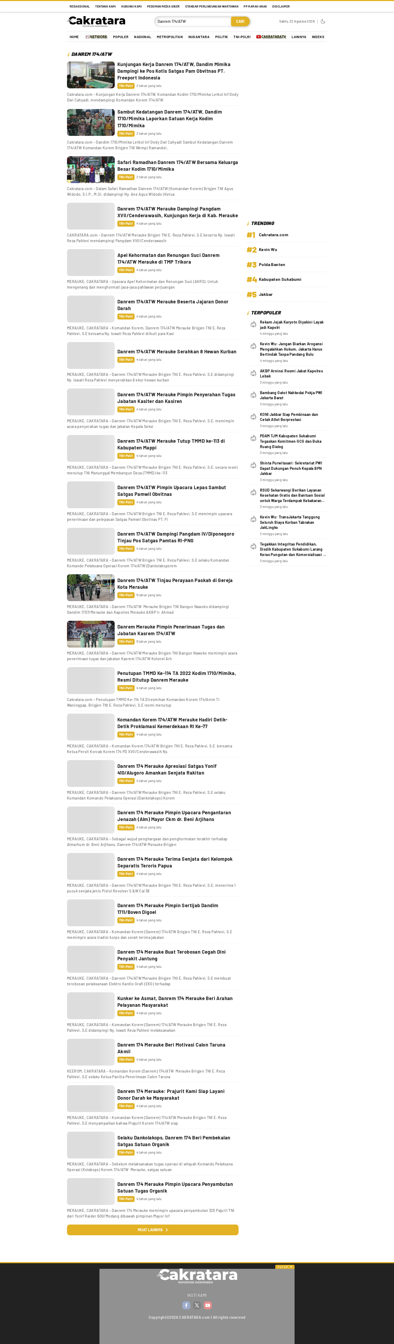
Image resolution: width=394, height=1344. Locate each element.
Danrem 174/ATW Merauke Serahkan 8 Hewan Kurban (176, 351)
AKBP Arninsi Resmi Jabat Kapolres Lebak (291, 374)
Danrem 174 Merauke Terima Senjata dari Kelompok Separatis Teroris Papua (175, 862)
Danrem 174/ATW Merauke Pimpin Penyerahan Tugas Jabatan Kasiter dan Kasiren (176, 397)
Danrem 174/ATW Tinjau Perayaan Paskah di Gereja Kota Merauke (175, 583)
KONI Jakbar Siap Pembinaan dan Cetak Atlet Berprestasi (289, 417)
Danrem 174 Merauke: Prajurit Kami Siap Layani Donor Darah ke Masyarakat (171, 1094)
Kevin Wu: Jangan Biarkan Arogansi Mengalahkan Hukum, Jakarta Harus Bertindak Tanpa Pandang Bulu (291, 349)
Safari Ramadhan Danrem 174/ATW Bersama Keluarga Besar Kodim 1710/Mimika (177, 165)
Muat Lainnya (150, 1229)
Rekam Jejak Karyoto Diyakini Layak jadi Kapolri (292, 325)
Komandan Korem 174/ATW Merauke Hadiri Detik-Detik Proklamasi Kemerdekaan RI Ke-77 (172, 723)
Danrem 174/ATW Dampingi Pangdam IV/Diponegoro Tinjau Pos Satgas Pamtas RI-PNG (175, 537)
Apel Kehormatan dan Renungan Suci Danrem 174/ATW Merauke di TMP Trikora (168, 258)
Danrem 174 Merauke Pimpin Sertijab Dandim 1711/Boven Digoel (167, 908)
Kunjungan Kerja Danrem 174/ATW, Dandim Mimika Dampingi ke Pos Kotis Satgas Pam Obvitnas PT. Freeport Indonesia (174, 71)
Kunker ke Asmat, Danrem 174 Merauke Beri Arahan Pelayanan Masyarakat (175, 1001)
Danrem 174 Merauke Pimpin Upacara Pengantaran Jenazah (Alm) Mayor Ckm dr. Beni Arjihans (174, 815)
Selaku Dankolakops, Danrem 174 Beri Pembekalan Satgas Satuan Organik (173, 1141)
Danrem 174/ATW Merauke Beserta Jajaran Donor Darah (173, 305)
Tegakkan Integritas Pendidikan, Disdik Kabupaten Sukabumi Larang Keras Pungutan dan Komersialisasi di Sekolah (293, 552)
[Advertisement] (287, 131)
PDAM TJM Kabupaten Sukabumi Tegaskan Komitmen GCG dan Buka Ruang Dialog (290, 441)
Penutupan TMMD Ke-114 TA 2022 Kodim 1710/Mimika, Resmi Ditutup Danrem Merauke (176, 676)
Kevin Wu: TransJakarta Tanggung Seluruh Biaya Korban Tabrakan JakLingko (290, 522)
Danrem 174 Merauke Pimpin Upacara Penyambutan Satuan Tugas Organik (175, 1187)
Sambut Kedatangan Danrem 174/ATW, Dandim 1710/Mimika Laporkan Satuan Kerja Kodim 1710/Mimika (169, 118)
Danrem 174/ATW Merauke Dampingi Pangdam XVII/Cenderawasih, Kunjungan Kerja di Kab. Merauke (177, 212)
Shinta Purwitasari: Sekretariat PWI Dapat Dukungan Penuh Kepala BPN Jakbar (291, 468)
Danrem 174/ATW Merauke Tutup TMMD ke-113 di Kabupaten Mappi (171, 444)
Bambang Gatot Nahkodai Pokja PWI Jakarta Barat (291, 395)
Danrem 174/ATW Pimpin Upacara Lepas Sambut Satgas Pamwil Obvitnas (171, 490)
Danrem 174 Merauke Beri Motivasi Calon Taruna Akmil (171, 1048)
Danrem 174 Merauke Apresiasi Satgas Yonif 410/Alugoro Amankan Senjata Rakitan (167, 769)
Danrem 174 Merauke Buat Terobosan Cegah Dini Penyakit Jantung (171, 955)
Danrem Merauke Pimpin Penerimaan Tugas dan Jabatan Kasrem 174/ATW (171, 630)
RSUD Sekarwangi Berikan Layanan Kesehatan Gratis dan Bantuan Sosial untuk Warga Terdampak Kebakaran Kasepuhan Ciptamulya (292, 498)
